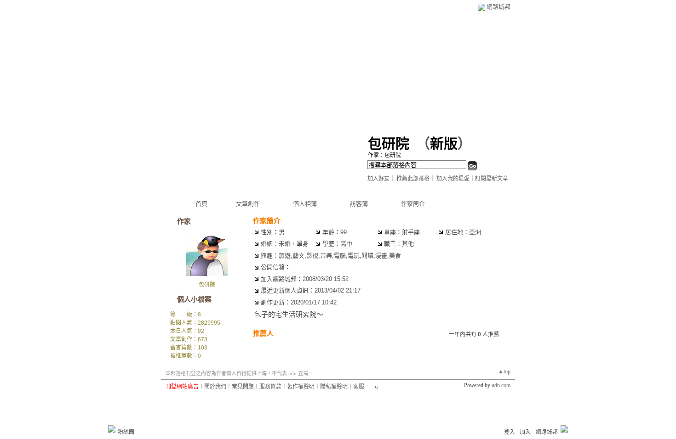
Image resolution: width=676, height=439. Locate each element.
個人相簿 (305, 203)
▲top (504, 371)
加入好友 (378, 178)
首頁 (201, 203)
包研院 (388, 143)
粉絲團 (126, 432)
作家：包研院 (384, 155)
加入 (525, 432)
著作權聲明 (301, 386)
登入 (509, 432)
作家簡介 (413, 203)
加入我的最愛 (453, 178)
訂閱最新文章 (491, 178)
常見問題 (243, 386)
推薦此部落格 (413, 178)
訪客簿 (359, 203)
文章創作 (248, 203)
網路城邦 (498, 6)
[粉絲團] (111, 429)
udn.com (501, 385)
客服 (358, 386)
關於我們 (215, 386)
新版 (444, 143)
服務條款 (270, 386)
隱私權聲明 (334, 386)
